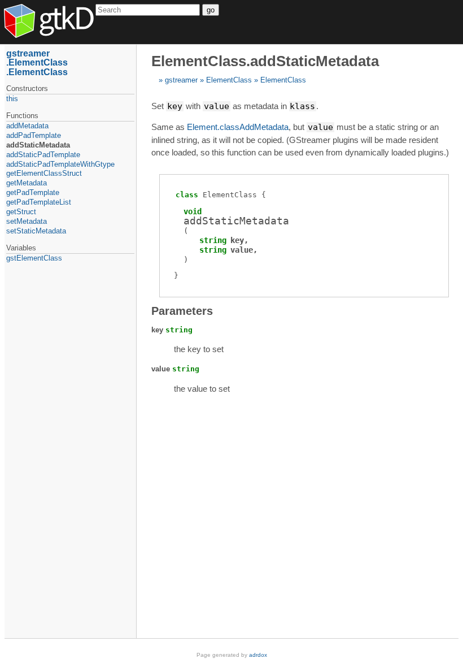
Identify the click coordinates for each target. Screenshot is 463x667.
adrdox (258, 655)
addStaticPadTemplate (43, 154)
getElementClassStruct (44, 173)
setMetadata (26, 221)
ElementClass (229, 80)
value (241, 249)
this (12, 98)
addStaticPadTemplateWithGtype (60, 164)
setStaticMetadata (36, 231)
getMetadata (26, 183)
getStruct (21, 211)
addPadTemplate (33, 135)
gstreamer (181, 80)
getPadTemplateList (38, 202)
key (237, 240)
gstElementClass (34, 258)
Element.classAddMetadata (238, 127)
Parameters (182, 311)
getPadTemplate (32, 192)
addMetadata (27, 126)
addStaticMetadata (38, 145)
